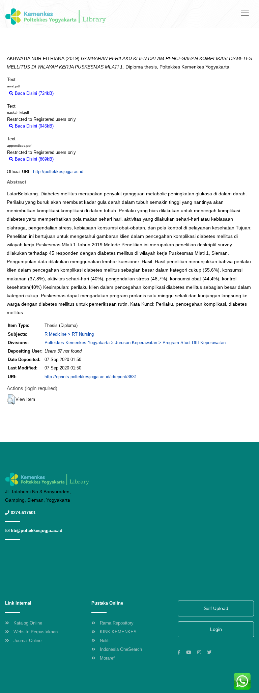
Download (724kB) (74, 93)
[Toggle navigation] (245, 12)
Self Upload (216, 608)
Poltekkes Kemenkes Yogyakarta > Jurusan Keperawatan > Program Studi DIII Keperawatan (135, 342)
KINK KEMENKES (118, 631)
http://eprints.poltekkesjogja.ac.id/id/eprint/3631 (91, 376)
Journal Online (27, 640)
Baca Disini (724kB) (33, 93)
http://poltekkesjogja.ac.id (58, 171)
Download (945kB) (74, 126)
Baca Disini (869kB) (33, 159)
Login (216, 629)
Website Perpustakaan (35, 631)
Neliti (105, 640)
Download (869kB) (74, 159)
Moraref (107, 658)
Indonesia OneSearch (121, 649)
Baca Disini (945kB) (33, 126)
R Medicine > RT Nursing (69, 334)
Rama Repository (117, 623)
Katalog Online (27, 623)
